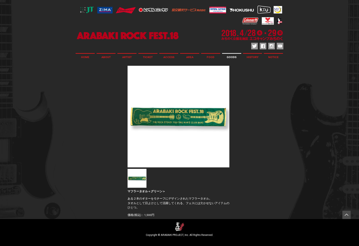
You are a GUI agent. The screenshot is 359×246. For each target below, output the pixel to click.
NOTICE (273, 57)
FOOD (210, 57)
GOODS (231, 57)
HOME (85, 57)
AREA (189, 57)
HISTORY (252, 57)
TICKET (148, 57)
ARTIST (127, 57)
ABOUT (106, 57)
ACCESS (168, 57)
